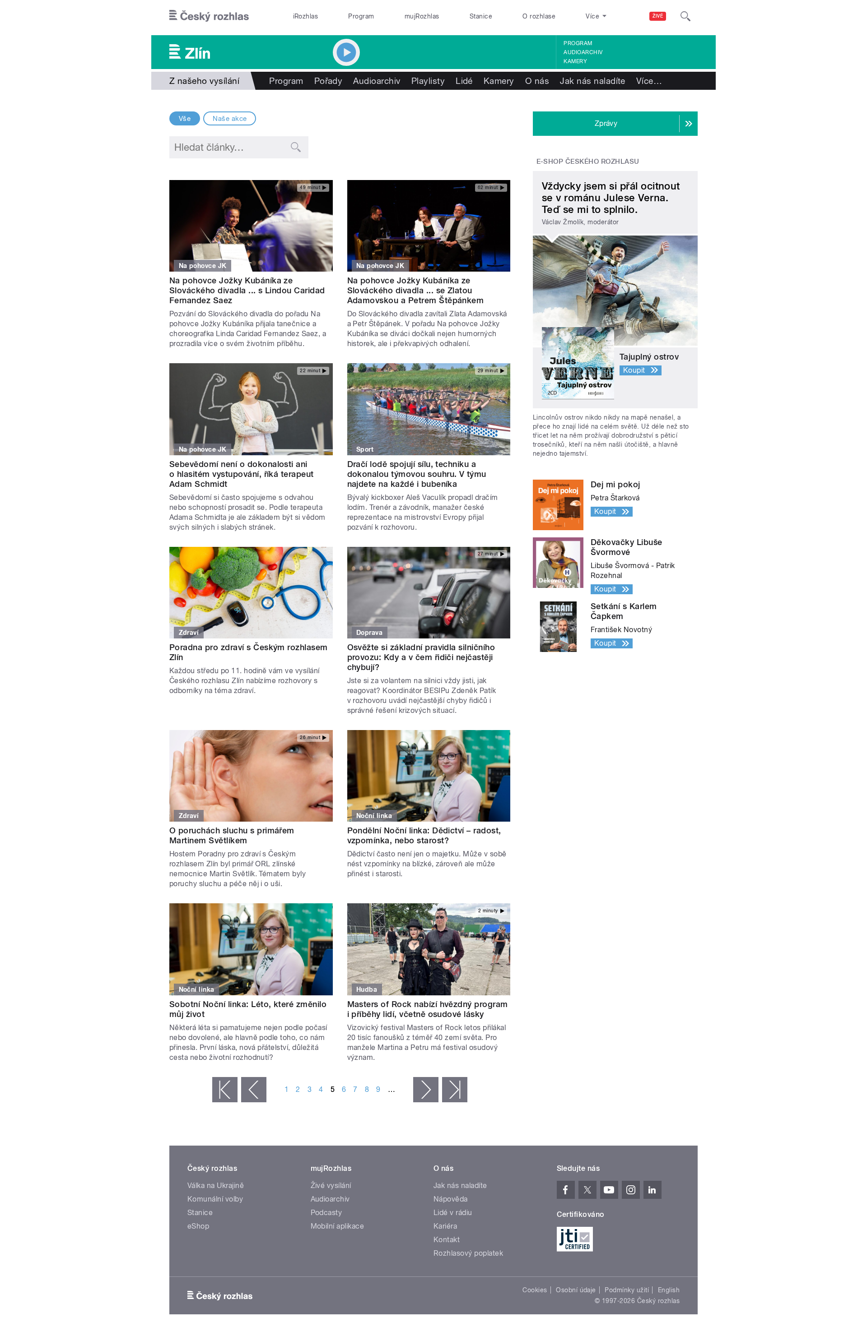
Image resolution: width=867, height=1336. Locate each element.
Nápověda (451, 1199)
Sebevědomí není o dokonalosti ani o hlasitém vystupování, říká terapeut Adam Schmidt (241, 474)
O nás (537, 81)
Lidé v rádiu (453, 1212)
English (669, 1290)
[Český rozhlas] (209, 16)
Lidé (464, 81)
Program (361, 16)
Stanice (481, 16)
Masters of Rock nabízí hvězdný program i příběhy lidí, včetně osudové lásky (427, 1009)
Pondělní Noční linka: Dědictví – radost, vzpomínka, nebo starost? (424, 835)
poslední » (454, 1089)
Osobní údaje (576, 1290)
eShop (198, 1226)
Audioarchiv (583, 52)
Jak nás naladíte (592, 81)
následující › (425, 1089)
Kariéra (445, 1226)
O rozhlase (538, 16)
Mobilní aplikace (337, 1226)
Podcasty (326, 1212)
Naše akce (230, 119)
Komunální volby (215, 1199)
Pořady (328, 81)
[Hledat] (685, 16)
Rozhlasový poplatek (468, 1253)
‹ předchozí (253, 1089)
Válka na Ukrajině (215, 1185)
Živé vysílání (331, 1185)
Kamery (575, 61)
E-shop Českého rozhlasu (587, 161)
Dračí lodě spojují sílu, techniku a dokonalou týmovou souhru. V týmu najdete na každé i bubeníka (416, 474)
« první (225, 1089)
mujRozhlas (422, 16)
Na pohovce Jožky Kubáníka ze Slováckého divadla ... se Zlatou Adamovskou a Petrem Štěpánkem (415, 290)
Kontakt (447, 1239)
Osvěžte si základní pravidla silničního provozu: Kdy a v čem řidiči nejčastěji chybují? (421, 657)
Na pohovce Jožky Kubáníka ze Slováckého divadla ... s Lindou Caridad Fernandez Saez (247, 290)
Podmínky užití (627, 1290)
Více (649, 81)
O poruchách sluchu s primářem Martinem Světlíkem (231, 835)
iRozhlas (305, 16)
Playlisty (428, 81)
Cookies (534, 1290)
